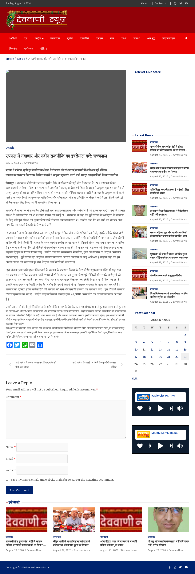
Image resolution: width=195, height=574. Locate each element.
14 (168, 349)
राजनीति (84, 38)
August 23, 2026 (159, 155)
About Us (145, 3)
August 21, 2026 (159, 240)
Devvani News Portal (37, 567)
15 (176, 349)
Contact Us (160, 3)
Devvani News (30, 163)
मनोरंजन (28, 48)
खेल (112, 38)
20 (160, 357)
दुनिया (70, 38)
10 (136, 349)
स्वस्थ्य (136, 38)
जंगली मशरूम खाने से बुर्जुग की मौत (166, 275)
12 (152, 349)
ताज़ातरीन (55, 38)
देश (25, 38)
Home (13, 38)
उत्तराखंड (10, 147)
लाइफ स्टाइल (168, 38)
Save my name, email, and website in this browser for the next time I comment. (62, 479)
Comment (13, 397)
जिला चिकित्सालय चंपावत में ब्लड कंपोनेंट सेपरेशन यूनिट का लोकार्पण (169, 295)
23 (185, 357)
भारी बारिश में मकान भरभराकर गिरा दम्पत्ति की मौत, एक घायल (35, 364)
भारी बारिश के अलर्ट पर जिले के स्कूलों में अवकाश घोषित (94, 364)
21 (168, 357)
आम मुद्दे (151, 38)
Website (11, 470)
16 (185, 349)
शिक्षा (123, 38)
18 (144, 357)
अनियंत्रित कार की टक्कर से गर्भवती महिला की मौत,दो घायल (118, 543)
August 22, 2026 (159, 176)
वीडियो (43, 48)
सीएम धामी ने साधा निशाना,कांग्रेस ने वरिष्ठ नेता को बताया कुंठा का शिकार (169, 169)
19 (152, 357)
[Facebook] (170, 3)
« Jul (134, 378)
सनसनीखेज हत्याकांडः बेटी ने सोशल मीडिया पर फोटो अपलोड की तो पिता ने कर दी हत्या (169, 150)
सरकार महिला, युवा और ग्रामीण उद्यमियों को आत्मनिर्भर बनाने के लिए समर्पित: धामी (168, 234)
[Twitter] (180, 3)
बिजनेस (13, 48)
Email (10, 458)
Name (11, 447)
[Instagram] (175, 3)
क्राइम (99, 38)
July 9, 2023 (12, 163)
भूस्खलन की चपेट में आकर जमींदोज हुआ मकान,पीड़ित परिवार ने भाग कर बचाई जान (169, 255)
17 (136, 357)
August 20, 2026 (159, 301)
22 (176, 357)
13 (160, 349)
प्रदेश (38, 38)
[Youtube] (186, 3)
